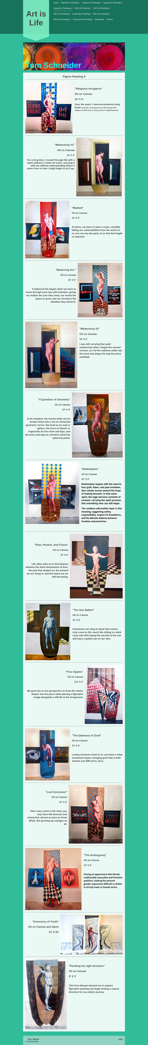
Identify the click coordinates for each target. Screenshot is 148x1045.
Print (29, 1039)
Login (120, 1039)
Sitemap (36, 1039)
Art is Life (36, 18)
